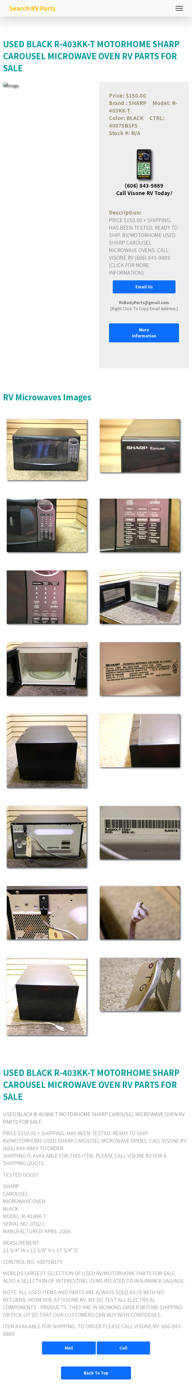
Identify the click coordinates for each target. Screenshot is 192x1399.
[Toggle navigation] (179, 8)
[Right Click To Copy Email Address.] (144, 305)
